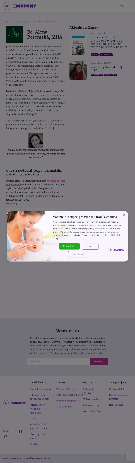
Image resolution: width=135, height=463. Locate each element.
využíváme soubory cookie (88, 225)
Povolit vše (69, 246)
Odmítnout (78, 254)
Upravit (90, 246)
